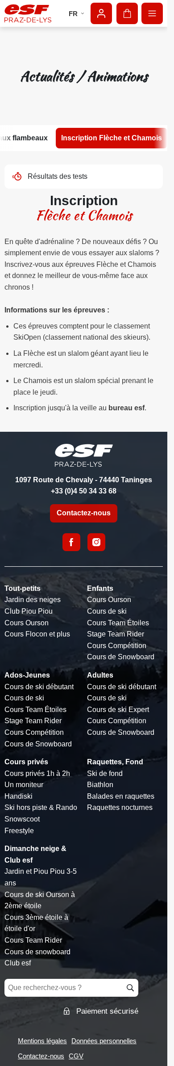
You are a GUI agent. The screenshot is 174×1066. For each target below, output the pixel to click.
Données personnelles (104, 1041)
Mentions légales (42, 1041)
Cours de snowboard (37, 952)
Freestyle (19, 830)
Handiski (18, 796)
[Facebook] (71, 542)
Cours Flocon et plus (37, 634)
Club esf (17, 963)
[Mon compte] (101, 13)
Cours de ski (107, 611)
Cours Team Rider (33, 940)
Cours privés (26, 762)
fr (73, 13)
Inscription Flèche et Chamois (111, 138)
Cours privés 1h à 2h (37, 773)
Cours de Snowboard (120, 657)
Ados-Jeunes (27, 675)
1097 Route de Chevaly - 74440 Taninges (83, 480)
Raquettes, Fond (115, 762)
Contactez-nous (84, 513)
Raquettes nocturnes (120, 807)
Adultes (100, 675)
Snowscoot (22, 819)
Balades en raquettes (120, 796)
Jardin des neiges (32, 599)
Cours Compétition (116, 645)
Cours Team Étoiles (118, 623)
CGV (76, 1056)
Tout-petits (22, 588)
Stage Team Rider (115, 634)
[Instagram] (96, 542)
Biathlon (100, 784)
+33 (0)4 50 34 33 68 (83, 491)
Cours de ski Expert (118, 709)
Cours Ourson (26, 623)
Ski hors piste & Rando (40, 807)
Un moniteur (23, 784)
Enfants (100, 588)
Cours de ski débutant (39, 687)
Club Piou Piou (28, 611)
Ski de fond (105, 773)
